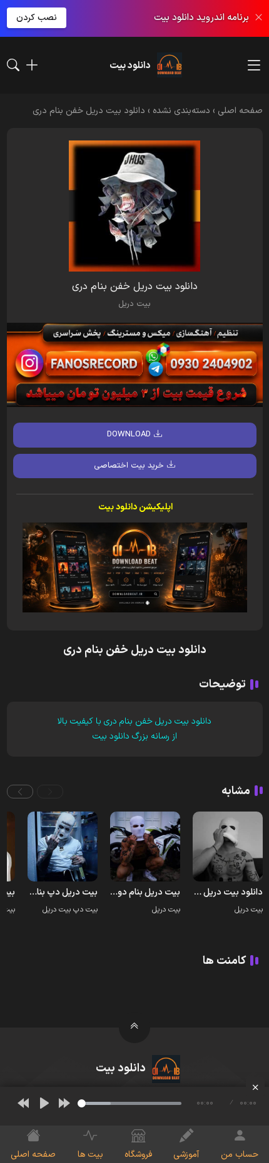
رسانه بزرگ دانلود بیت (131, 736)
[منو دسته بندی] (254, 65)
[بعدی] (64, 1103)
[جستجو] (13, 65)
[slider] (129, 1103)
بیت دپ (85, 909)
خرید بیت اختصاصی (129, 465)
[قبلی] (23, 1103)
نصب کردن (36, 17)
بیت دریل (134, 304)
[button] (50, 791)
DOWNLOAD (129, 434)
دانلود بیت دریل (183, 721)
